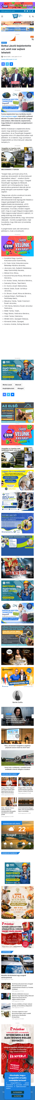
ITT (28, 1086)
